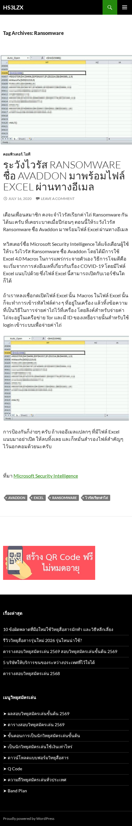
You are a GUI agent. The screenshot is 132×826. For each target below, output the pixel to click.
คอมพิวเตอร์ (12, 154)
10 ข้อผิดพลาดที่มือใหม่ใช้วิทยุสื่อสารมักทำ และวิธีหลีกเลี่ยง (58, 629)
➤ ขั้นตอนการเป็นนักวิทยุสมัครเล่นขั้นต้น (41, 735)
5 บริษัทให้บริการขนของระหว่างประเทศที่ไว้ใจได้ (49, 662)
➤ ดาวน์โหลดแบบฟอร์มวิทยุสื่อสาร (36, 757)
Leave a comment (58, 198)
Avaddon (16, 498)
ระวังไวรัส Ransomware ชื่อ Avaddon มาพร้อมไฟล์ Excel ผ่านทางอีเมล (64, 175)
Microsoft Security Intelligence (46, 476)
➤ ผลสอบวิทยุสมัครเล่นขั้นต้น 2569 (36, 713)
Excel (39, 498)
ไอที (27, 154)
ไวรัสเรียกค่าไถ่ (96, 498)
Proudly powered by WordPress (28, 818)
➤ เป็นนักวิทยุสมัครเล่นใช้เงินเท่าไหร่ (37, 746)
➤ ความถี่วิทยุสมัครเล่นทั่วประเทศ (34, 779)
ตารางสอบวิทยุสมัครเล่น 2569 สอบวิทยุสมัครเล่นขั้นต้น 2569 (60, 651)
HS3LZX (13, 7)
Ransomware (64, 498)
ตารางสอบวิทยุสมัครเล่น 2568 (31, 673)
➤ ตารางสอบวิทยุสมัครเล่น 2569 (33, 724)
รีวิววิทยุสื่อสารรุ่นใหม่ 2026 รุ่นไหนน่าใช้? (42, 640)
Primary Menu (124, 7)
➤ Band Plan (15, 790)
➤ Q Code (12, 768)
